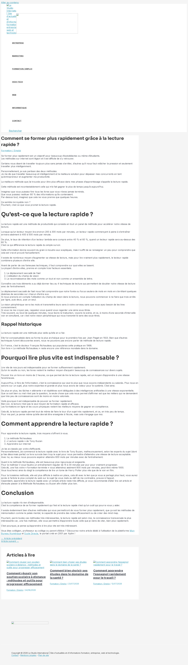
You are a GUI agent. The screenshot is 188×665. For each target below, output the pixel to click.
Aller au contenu (10, 2)
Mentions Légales (28, 655)
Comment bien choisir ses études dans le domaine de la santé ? (69, 574)
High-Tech (17, 82)
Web (14, 95)
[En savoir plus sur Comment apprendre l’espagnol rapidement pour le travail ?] (113, 564)
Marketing (18, 56)
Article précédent (11, 538)
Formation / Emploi (22, 69)
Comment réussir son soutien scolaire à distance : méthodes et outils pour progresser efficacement (26, 579)
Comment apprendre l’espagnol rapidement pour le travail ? (109, 574)
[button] (15, 130)
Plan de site (43, 655)
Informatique (19, 108)
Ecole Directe (31, 533)
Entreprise (18, 43)
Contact (16, 121)
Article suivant (10, 541)
